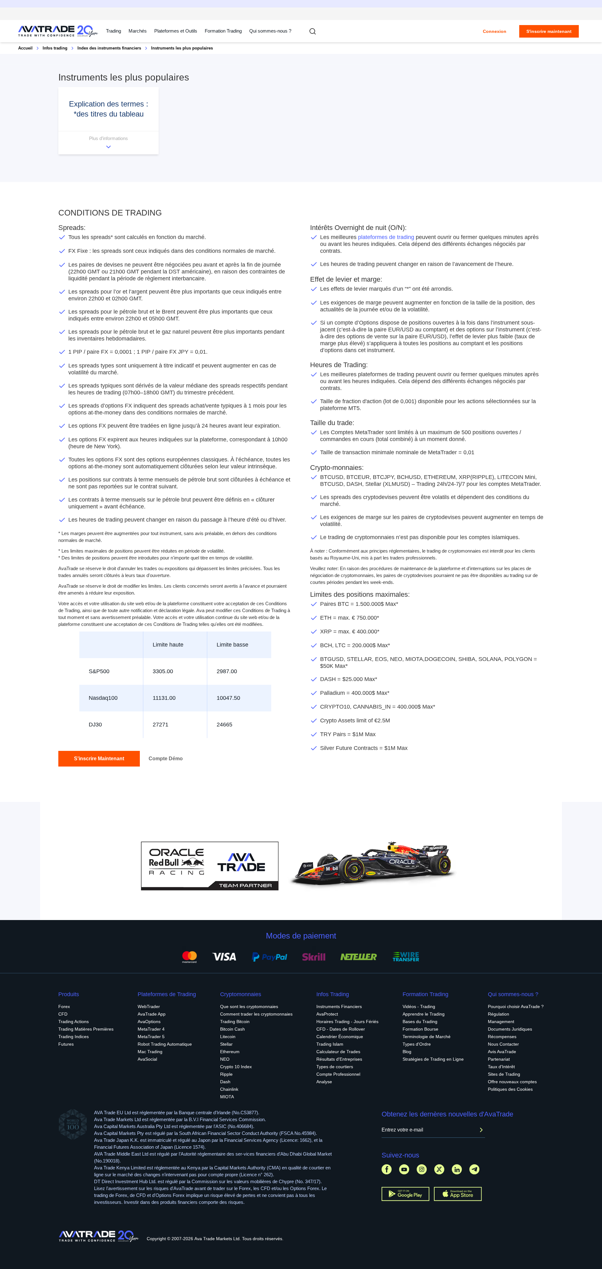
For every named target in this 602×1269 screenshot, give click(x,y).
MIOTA (227, 1096)
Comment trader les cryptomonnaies (256, 1014)
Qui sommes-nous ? (270, 31)
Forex (64, 1006)
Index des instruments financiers (109, 48)
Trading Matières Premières (86, 1029)
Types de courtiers (334, 1066)
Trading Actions (73, 1021)
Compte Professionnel (338, 1074)
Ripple (226, 1074)
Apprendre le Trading (424, 1014)
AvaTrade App (152, 1014)
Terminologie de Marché (427, 1036)
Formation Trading (425, 994)
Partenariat (499, 1059)
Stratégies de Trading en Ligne (433, 1059)
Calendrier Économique (339, 1036)
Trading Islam (329, 1044)
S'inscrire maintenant (549, 31)
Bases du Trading (420, 1021)
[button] (108, 120)
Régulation (498, 1014)
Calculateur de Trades (338, 1051)
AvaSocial (147, 1059)
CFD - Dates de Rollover (340, 1029)
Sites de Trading (504, 1074)
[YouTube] (404, 1169)
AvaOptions (149, 1021)
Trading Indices (73, 1036)
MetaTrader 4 (151, 1029)
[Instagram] (422, 1169)
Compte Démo (166, 758)
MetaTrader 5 (151, 1036)
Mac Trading (150, 1051)
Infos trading (55, 48)
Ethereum (230, 1051)
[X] (439, 1169)
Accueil (25, 48)
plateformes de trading (386, 237)
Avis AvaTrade (502, 1051)
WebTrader (149, 1006)
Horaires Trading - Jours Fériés (347, 1021)
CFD (62, 1014)
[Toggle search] (312, 31)
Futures (66, 1044)
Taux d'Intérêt (501, 1066)
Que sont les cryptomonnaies (249, 1006)
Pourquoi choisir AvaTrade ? (516, 1006)
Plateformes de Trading (167, 994)
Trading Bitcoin (235, 1021)
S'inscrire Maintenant (99, 758)
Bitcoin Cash (232, 1029)
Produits (68, 994)
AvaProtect (327, 1014)
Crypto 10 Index (236, 1066)
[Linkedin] (457, 1169)
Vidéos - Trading (419, 1006)
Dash (225, 1081)
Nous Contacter (503, 1044)
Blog (407, 1051)
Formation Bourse (420, 1029)
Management (501, 1021)
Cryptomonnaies (240, 994)
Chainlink (229, 1089)
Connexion (494, 31)
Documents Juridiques (510, 1029)
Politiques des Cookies (510, 1089)
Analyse (324, 1081)
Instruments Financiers (339, 1006)
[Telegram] (474, 1169)
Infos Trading (332, 994)
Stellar (226, 1044)
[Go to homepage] (58, 31)
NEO (225, 1059)
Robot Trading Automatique (165, 1044)
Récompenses (502, 1036)
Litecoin (227, 1036)
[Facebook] (387, 1169)
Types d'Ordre (417, 1044)
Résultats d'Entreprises (339, 1059)
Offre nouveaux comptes (512, 1081)
